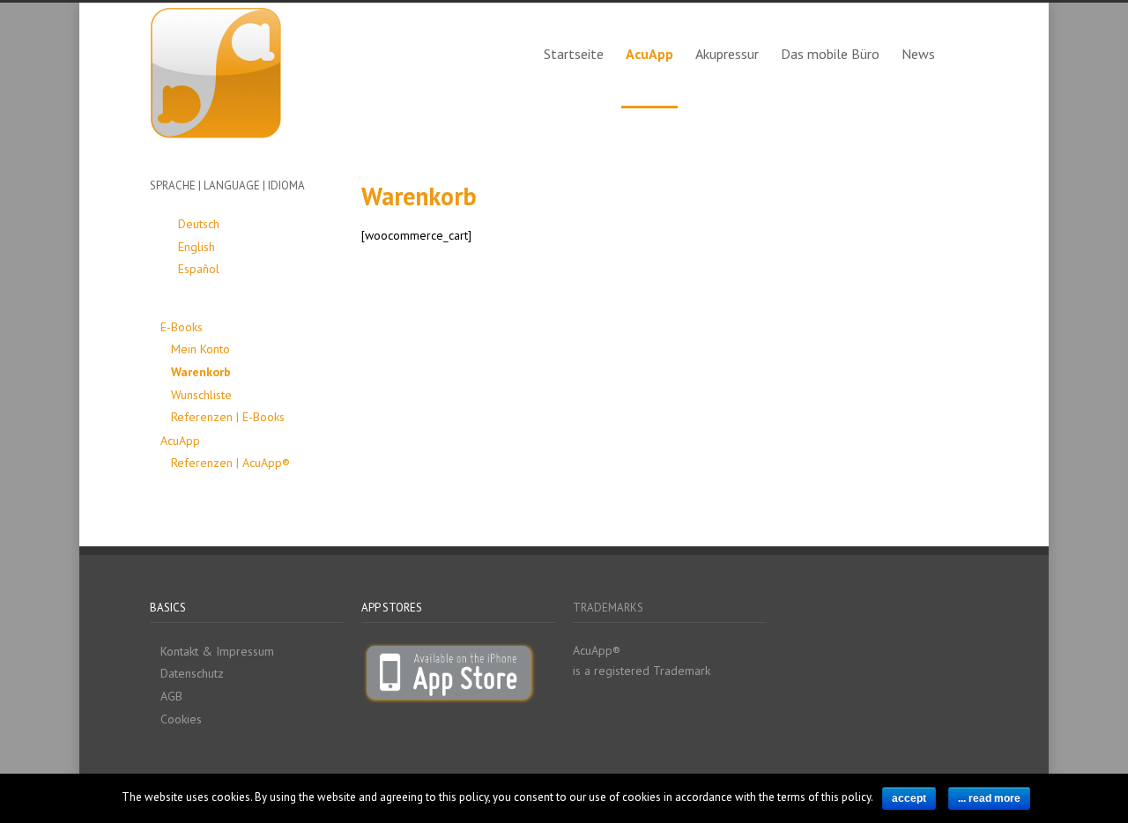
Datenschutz (192, 673)
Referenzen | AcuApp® (230, 463)
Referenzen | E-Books (228, 417)
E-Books (181, 327)
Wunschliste (201, 395)
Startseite (574, 54)
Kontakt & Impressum (217, 651)
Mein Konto (200, 349)
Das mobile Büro (830, 54)
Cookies (181, 719)
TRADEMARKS (608, 607)
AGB (171, 696)
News (918, 54)
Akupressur (727, 54)
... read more (989, 798)
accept (909, 798)
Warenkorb (201, 372)
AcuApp (649, 54)
